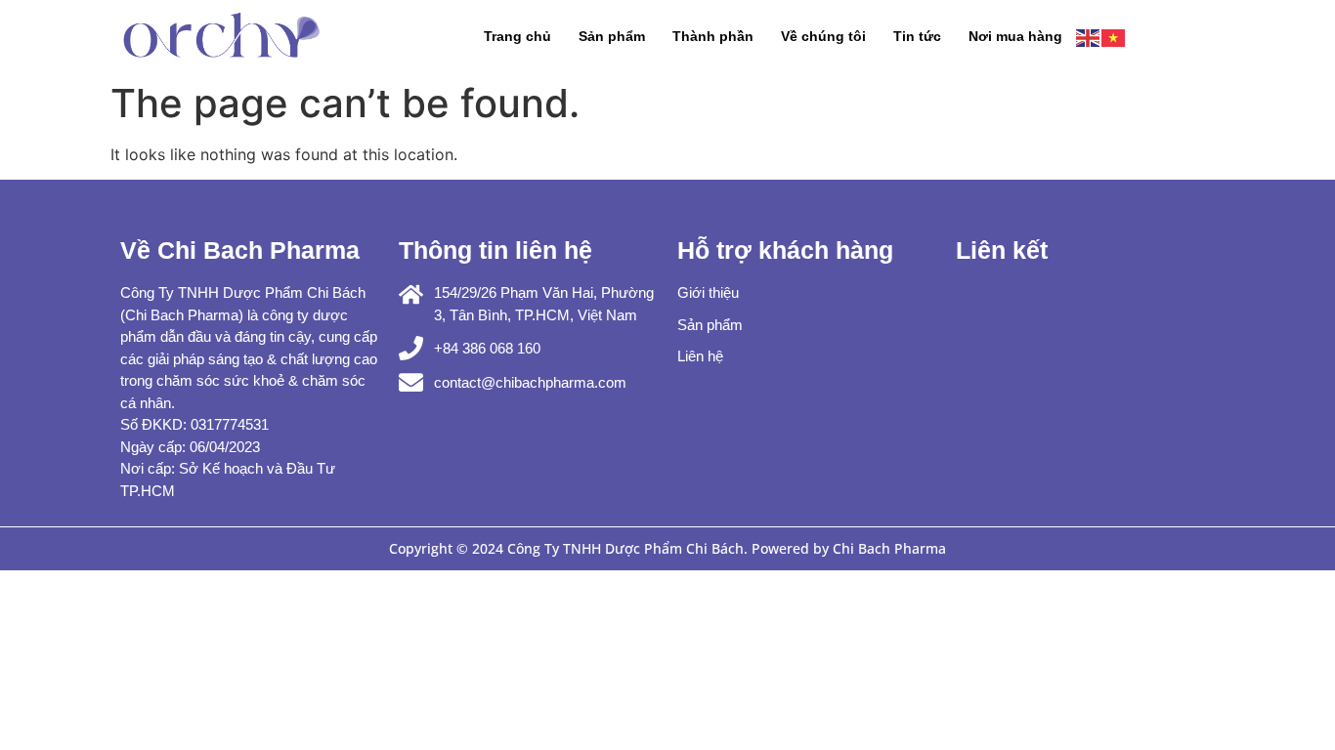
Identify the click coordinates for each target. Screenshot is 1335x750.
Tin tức (917, 36)
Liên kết (1002, 250)
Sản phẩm (612, 36)
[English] (1088, 36)
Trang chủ (517, 36)
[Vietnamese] (1114, 36)
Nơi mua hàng (1015, 36)
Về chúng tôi (823, 36)
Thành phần (713, 36)
